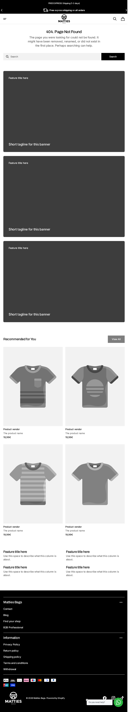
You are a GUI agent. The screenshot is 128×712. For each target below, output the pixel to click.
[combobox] (50, 56)
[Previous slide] (2, 10)
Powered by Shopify (55, 698)
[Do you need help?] (115, 702)
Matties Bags (39, 698)
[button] (4, 19)
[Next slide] (126, 10)
